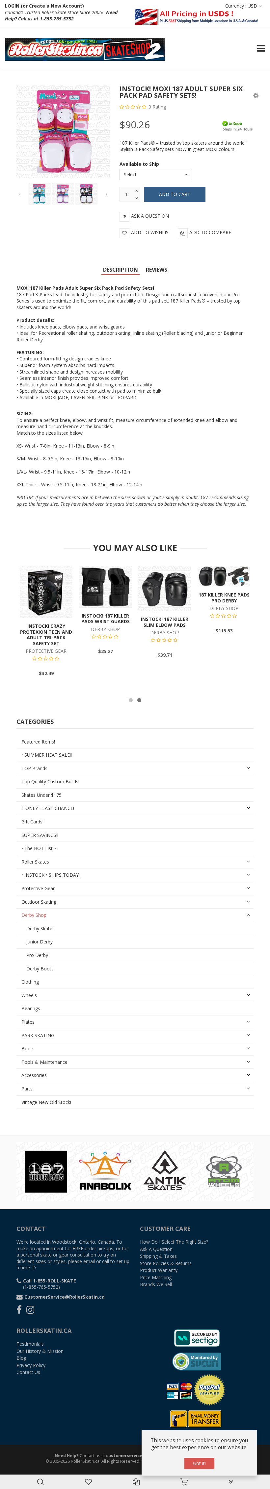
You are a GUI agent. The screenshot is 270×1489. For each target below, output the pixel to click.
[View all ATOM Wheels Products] (224, 1171)
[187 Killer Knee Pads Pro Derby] (224, 576)
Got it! (199, 1463)
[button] (255, 95)
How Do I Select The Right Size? (174, 1242)
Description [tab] (120, 269)
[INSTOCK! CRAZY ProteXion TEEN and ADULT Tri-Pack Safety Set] (46, 591)
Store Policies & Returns (166, 1263)
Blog (21, 1358)
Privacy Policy (30, 1365)
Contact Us (28, 1372)
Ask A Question (156, 1249)
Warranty (158, 1270)
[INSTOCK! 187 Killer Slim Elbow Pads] (164, 588)
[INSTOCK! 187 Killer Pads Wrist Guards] (105, 586)
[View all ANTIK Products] (164, 1171)
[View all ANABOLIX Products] (105, 1171)
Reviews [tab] (156, 269)
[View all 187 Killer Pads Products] (46, 1171)
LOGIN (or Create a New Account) (44, 6)
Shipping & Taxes (158, 1256)
